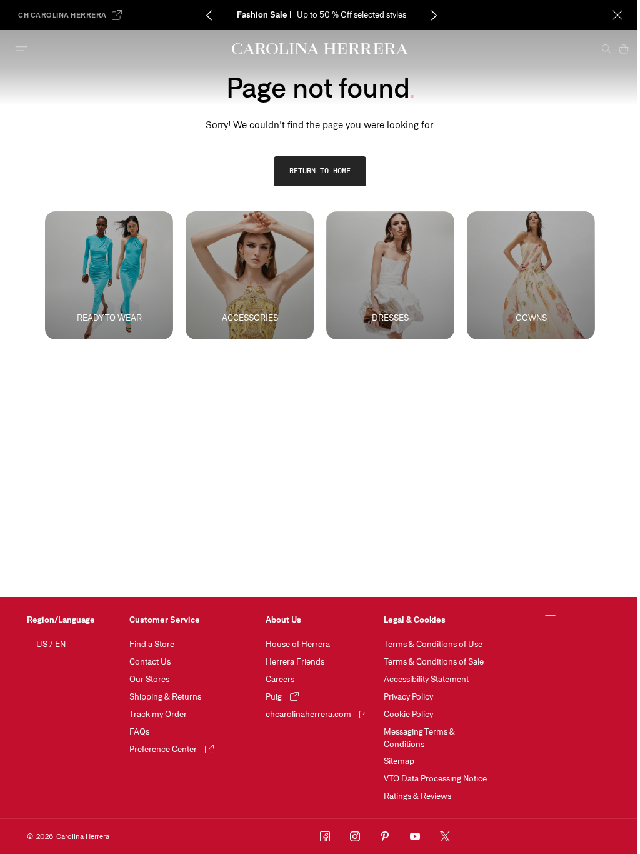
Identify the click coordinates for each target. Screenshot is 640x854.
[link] (320, 171)
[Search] (606, 49)
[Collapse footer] (550, 616)
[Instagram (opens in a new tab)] (355, 836)
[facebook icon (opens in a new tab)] (325, 836)
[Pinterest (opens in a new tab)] (385, 836)
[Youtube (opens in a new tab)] (415, 836)
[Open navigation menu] (21, 49)
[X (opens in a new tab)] (445, 836)
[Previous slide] (209, 15)
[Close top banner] (617, 15)
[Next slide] (434, 15)
